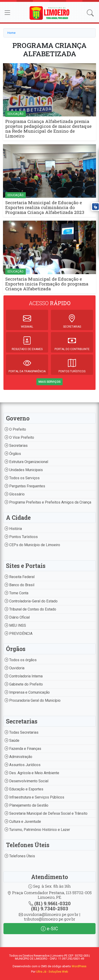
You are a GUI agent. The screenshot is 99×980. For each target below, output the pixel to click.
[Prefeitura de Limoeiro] (49, 12)
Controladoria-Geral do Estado (33, 601)
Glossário (16, 494)
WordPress (79, 966)
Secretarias (18, 445)
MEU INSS (17, 625)
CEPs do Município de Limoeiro (34, 545)
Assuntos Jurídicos (24, 765)
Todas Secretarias (23, 732)
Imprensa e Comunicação (29, 692)
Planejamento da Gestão (28, 805)
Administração (20, 757)
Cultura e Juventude (24, 821)
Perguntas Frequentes (26, 486)
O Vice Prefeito (21, 437)
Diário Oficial (19, 617)
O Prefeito (17, 429)
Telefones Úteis (21, 856)
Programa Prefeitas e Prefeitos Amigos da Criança (49, 502)
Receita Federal (21, 577)
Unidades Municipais (25, 470)
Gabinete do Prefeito (25, 684)
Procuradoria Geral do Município (34, 700)
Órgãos (14, 453)
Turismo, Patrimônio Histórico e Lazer (39, 829)
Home (11, 32)
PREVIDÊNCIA (20, 633)
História (15, 528)
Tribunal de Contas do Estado (32, 609)
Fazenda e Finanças (24, 748)
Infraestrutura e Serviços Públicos (36, 797)
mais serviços (49, 381)
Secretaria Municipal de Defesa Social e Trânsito (47, 813)
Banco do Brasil (21, 585)
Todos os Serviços (24, 478)
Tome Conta (18, 593)
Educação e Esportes (25, 789)
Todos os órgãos (22, 660)
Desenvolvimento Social (28, 781)
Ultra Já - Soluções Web (52, 971)
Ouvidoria (16, 668)
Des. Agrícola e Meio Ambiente (33, 773)
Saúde (13, 740)
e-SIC (52, 928)
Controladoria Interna (25, 676)
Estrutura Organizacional (28, 462)
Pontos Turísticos (23, 537)
